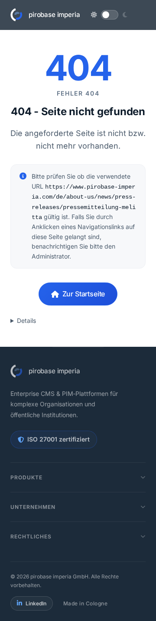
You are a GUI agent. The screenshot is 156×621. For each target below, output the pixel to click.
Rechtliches (31, 536)
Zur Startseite (83, 293)
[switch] (109, 15)
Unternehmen (32, 507)
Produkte (26, 477)
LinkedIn (36, 603)
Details (26, 320)
